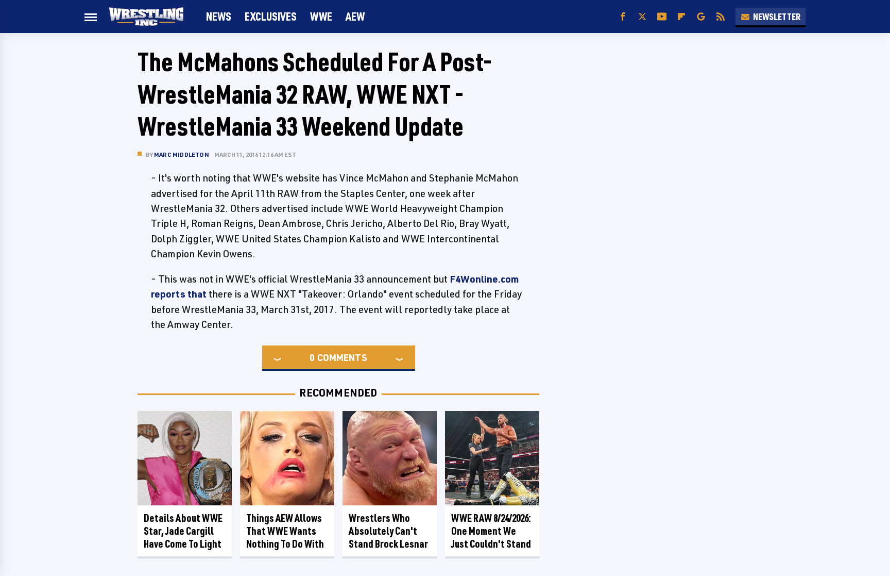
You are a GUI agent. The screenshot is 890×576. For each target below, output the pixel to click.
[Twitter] (642, 16)
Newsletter (776, 16)
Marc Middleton (181, 154)
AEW (355, 16)
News (218, 16)
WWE (321, 16)
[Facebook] (622, 16)
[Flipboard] (681, 16)
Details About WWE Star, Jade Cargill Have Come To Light (183, 531)
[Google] (701, 16)
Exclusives (271, 16)
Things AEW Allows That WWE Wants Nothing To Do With (285, 531)
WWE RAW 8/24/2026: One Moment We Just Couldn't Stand (491, 531)
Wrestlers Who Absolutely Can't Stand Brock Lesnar (388, 531)
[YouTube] (661, 16)
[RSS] (720, 16)
